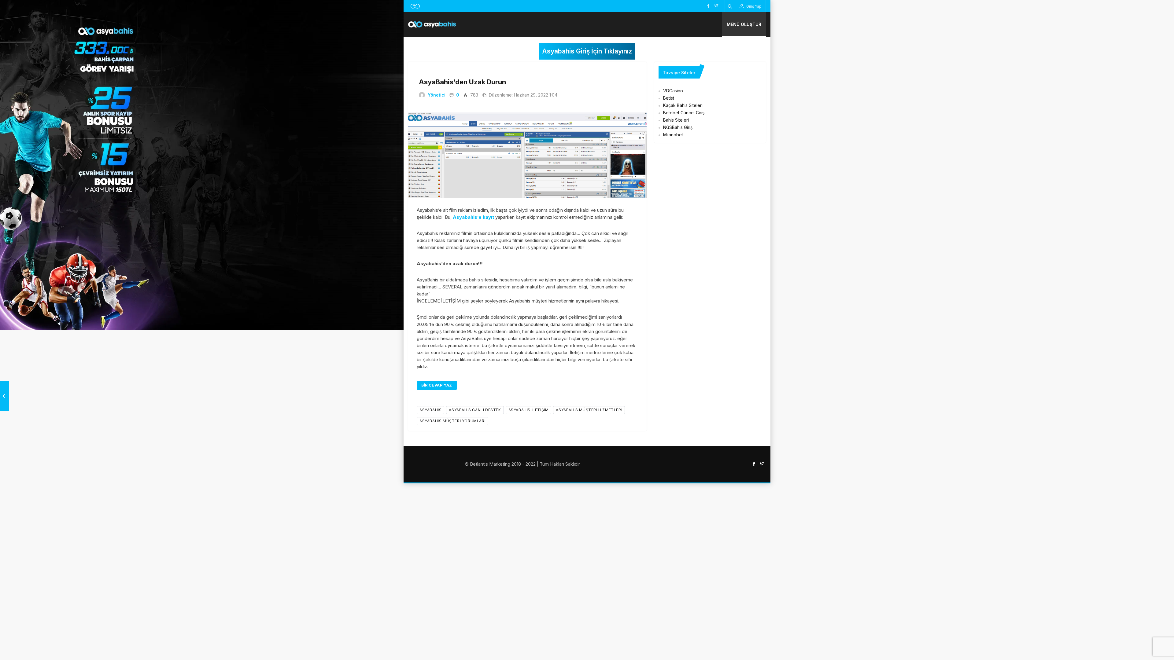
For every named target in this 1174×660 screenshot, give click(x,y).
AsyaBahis (430, 410)
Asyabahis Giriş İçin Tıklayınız (587, 51)
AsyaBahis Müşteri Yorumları (452, 421)
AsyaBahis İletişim (528, 410)
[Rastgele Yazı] (415, 6)
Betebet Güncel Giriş (683, 112)
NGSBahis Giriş (677, 127)
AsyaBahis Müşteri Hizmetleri (589, 410)
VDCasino (673, 90)
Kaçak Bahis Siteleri (683, 105)
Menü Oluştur (744, 24)
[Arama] (730, 6)
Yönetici (436, 94)
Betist (668, 98)
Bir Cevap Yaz (436, 385)
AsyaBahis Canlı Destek (475, 410)
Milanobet (673, 134)
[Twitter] (716, 5)
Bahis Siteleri (676, 120)
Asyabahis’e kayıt (473, 217)
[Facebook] (708, 5)
